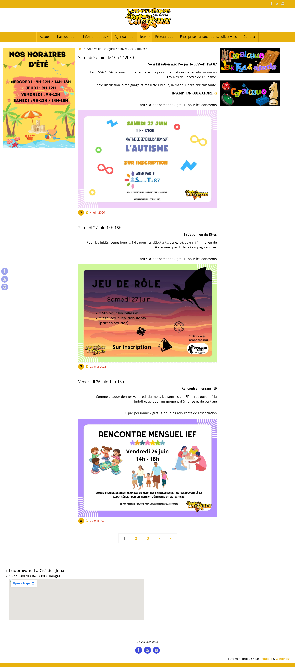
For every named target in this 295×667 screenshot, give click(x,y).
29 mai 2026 (98, 366)
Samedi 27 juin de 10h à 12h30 (106, 57)
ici (215, 93)
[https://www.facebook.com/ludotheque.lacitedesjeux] (271, 4)
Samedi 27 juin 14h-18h (99, 227)
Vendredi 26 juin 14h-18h (101, 381)
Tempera (266, 659)
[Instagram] (283, 4)
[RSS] (277, 4)
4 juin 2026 (97, 212)
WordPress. (283, 659)
